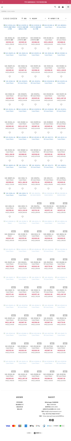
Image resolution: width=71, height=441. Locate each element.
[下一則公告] (69, 2)
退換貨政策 (19, 407)
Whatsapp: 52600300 (51, 402)
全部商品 (3, 11)
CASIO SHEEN (11, 11)
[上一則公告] (2, 2)
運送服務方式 (19, 404)
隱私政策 (19, 409)
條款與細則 (19, 402)
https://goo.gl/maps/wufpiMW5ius (53, 416)
